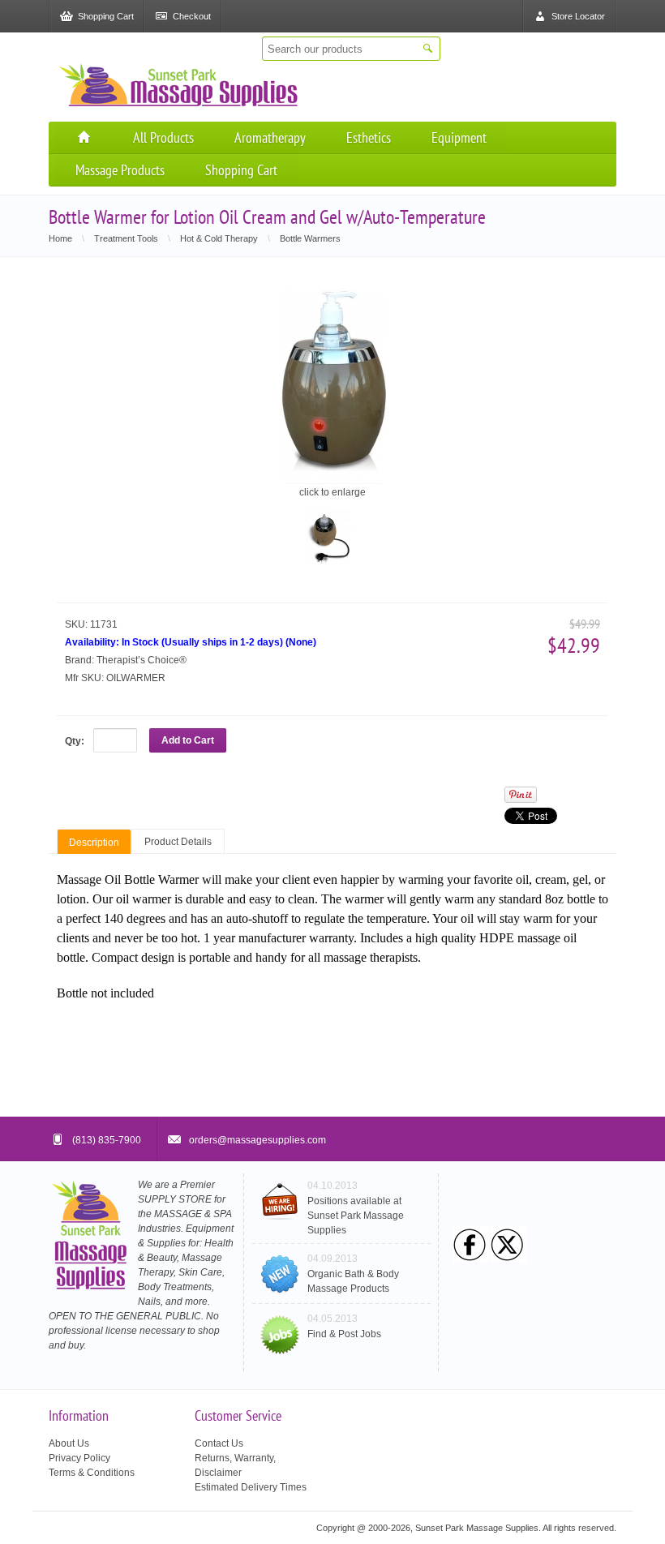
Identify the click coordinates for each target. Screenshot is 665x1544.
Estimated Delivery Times (251, 1487)
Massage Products (120, 170)
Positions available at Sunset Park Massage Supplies (355, 1215)
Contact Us (219, 1443)
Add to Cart (187, 740)
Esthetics (368, 137)
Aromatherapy (270, 137)
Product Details (178, 841)
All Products (163, 137)
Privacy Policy (79, 1458)
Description (94, 842)
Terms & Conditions (92, 1472)
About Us (69, 1443)
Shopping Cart (241, 170)
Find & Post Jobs (344, 1334)
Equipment (459, 137)
